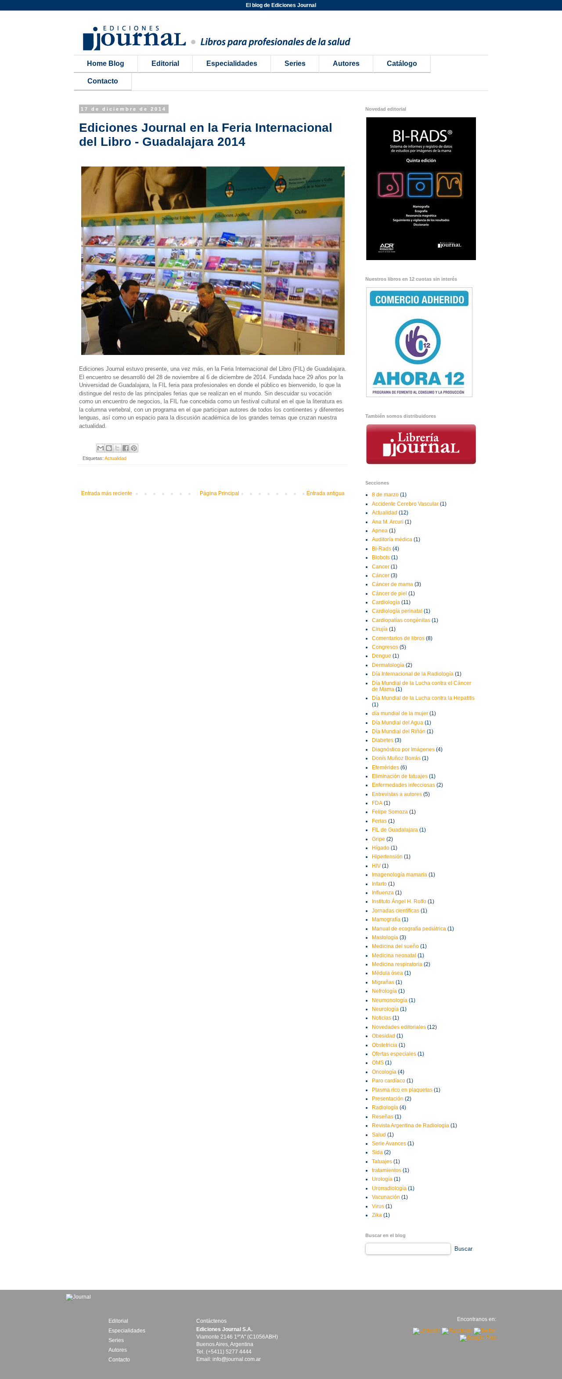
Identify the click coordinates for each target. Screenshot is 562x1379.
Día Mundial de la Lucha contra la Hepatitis (423, 698)
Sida (377, 1152)
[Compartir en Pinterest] (134, 448)
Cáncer (380, 575)
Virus (378, 1206)
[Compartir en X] (117, 448)
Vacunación (386, 1197)
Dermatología (388, 665)
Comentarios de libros (398, 638)
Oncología (384, 1072)
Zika (377, 1215)
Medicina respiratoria (397, 964)
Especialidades (231, 63)
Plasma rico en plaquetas (402, 1090)
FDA (377, 803)
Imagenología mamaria (399, 875)
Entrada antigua (325, 493)
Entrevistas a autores (397, 794)
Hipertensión (387, 857)
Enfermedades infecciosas (403, 785)
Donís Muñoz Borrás (396, 758)
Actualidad (115, 458)
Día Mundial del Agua (397, 723)
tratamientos (386, 1170)
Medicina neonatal (394, 955)
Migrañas (383, 982)
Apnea (380, 531)
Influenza (383, 893)
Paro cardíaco (388, 1081)
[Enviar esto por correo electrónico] (100, 448)
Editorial (165, 63)
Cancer (380, 567)
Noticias (381, 1018)
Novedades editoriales (399, 1027)
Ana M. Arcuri (387, 522)
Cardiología (386, 602)
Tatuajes (382, 1161)
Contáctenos (211, 1321)
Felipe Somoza (390, 812)
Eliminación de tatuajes (400, 776)
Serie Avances (389, 1143)
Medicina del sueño (395, 946)
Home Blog (105, 63)
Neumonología (389, 1000)
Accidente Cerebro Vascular (405, 504)
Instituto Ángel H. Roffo (399, 901)
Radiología (385, 1107)
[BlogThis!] (108, 448)
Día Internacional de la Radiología (413, 674)
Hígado (380, 848)
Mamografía (386, 919)
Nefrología (384, 991)
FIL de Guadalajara (395, 830)
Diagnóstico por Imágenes (403, 749)
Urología (382, 1179)
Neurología (385, 1009)
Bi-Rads (381, 549)
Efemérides (385, 767)
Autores (346, 63)
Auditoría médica (392, 539)
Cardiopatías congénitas (401, 620)
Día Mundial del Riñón (398, 731)
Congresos (385, 647)
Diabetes (382, 740)
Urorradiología (389, 1188)
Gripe (378, 839)
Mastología (385, 937)
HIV (376, 866)
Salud (379, 1135)
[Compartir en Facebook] (125, 448)
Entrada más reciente (106, 493)
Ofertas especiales (394, 1054)
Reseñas (382, 1117)
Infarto (379, 884)
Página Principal (219, 493)
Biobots (381, 557)
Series (295, 63)
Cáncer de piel (389, 593)
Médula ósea (387, 973)
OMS (378, 1063)
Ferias (379, 821)
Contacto (102, 81)
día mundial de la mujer (400, 713)
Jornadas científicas (395, 911)
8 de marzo (385, 495)
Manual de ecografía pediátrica (409, 929)
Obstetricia (384, 1045)
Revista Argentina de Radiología (410, 1125)
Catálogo (402, 63)
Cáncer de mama (392, 584)
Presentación (387, 1099)
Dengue (381, 656)
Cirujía (380, 629)
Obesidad (383, 1036)
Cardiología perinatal (397, 611)
